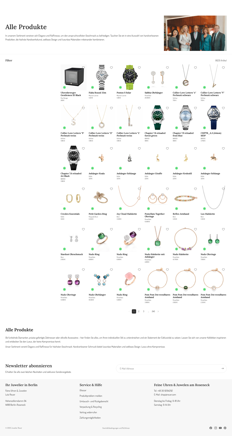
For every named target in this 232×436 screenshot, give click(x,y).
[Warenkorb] (224, 7)
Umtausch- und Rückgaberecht (94, 401)
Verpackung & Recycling (91, 406)
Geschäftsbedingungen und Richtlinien (116, 428)
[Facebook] (210, 428)
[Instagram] (215, 428)
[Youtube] (220, 428)
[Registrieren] (222, 368)
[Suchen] (206, 7)
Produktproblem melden (91, 395)
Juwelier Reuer (16, 428)
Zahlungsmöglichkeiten (90, 417)
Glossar (83, 390)
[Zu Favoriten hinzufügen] (83, 67)
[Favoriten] (218, 7)
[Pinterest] (225, 428)
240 (153, 311)
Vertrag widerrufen (88, 412)
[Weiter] (158, 311)
